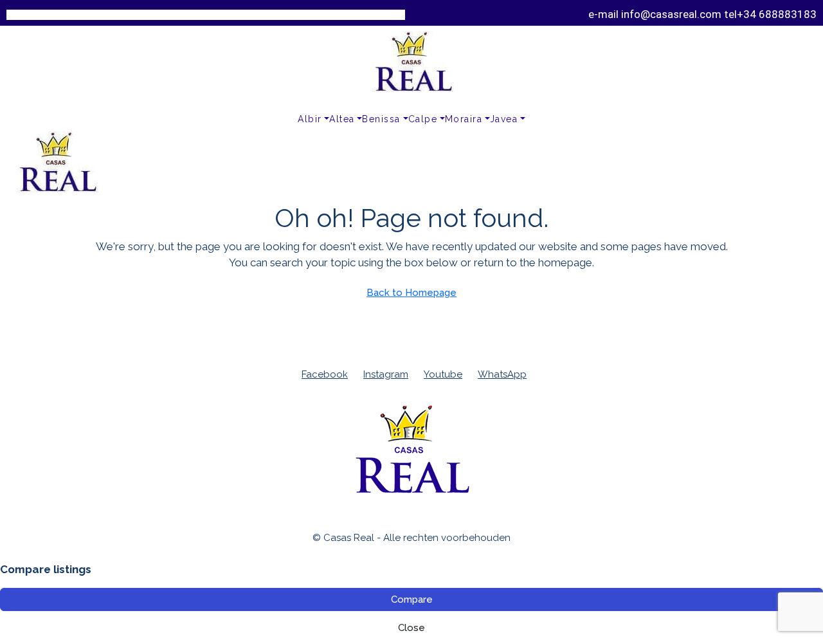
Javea (504, 119)
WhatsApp (502, 374)
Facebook (325, 374)
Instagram (385, 374)
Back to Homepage (411, 292)
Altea (342, 119)
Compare (412, 599)
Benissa (381, 119)
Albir (310, 119)
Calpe (423, 119)
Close (411, 628)
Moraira (464, 119)
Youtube (443, 374)
